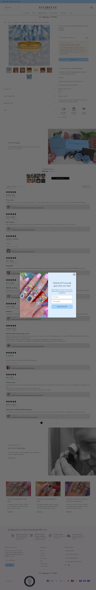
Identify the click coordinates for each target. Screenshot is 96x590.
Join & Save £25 (62, 306)
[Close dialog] (74, 274)
